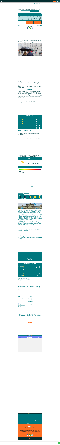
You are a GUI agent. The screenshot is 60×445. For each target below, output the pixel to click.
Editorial (32, 423)
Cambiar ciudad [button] (25, 11)
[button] (6, 28)
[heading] (30, 322)
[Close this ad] (59, 441)
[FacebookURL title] (27, 28)
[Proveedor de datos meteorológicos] (30, 438)
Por (19, 25)
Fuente (39, 25)
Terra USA (30, 418)
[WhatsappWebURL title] (30, 28)
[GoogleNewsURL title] (32, 28)
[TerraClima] (57, 1)
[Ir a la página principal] (3, 1)
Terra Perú (20, 418)
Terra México (39, 417)
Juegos (25, 420)
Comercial (28, 423)
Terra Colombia (30, 417)
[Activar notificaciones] (55, 443)
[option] (21, 22)
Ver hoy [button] (35, 11)
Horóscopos (39, 418)
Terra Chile (20, 417)
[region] (30, 34)
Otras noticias (35, 420)
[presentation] (40, 18)
